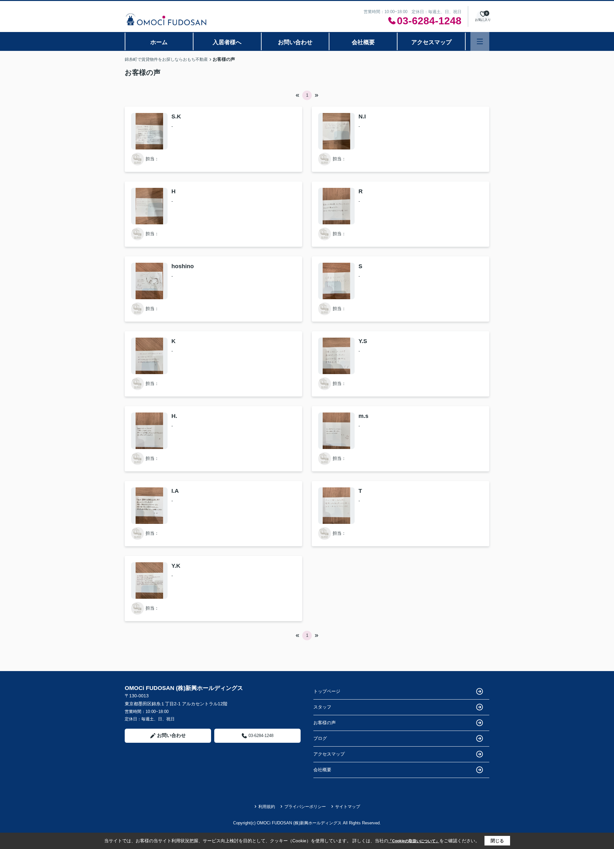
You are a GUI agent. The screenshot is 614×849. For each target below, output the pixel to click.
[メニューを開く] (480, 41)
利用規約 (266, 806)
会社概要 (363, 42)
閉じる (497, 840)
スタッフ (322, 706)
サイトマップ (347, 806)
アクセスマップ (431, 42)
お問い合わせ (295, 42)
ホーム (159, 42)
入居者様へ (227, 42)
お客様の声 (324, 722)
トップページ (326, 691)
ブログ (320, 738)
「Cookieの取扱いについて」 (413, 841)
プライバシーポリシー (305, 806)
